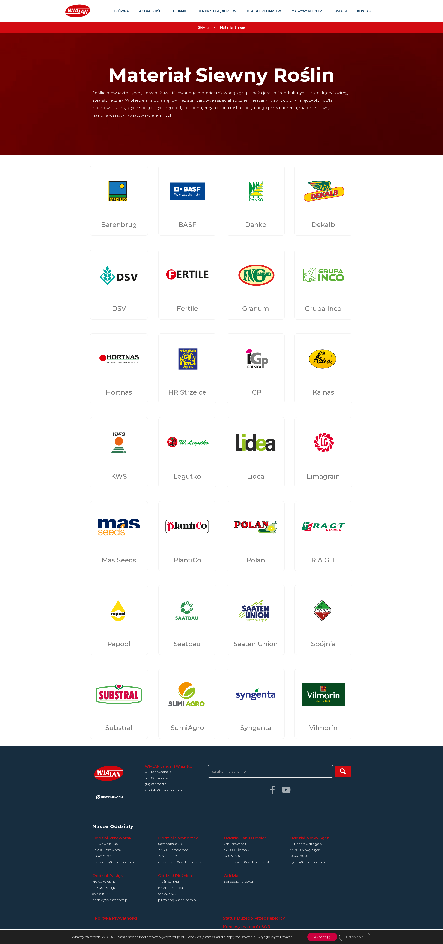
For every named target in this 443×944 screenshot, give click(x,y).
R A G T (323, 560)
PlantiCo (187, 560)
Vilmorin (323, 728)
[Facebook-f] (272, 790)
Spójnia (323, 644)
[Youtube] (286, 790)
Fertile (187, 308)
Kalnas (323, 392)
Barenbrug (119, 225)
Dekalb (323, 225)
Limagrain (323, 476)
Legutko (187, 476)
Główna (203, 27)
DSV (119, 308)
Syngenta (255, 728)
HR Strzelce (187, 392)
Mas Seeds (119, 560)
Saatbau (187, 644)
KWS (119, 476)
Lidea (255, 476)
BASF (187, 225)
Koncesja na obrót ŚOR (246, 926)
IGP (255, 392)
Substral (118, 728)
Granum (255, 308)
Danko (255, 225)
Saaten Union (255, 644)
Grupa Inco (323, 308)
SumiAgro (187, 728)
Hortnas (119, 392)
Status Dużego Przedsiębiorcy (254, 918)
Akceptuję (322, 937)
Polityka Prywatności (116, 918)
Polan (255, 560)
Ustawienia (354, 937)
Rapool (118, 644)
